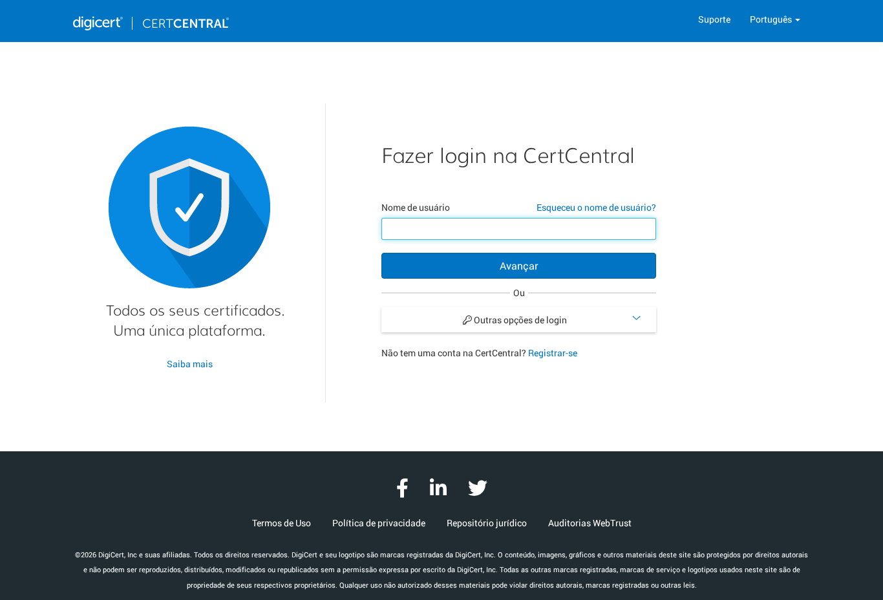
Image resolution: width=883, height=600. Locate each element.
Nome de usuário (415, 207)
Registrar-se (552, 353)
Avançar (519, 265)
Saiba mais (190, 364)
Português (772, 19)
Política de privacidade (378, 523)
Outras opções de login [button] (519, 320)
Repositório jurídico (487, 523)
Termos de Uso (281, 523)
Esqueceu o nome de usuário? (596, 207)
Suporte (714, 19)
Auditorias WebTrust (590, 523)
